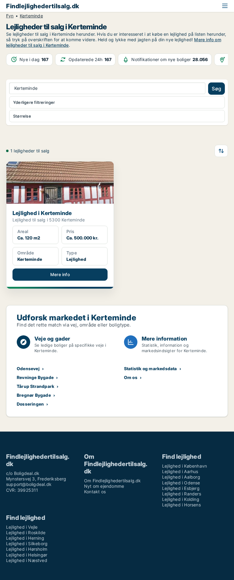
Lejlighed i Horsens (181, 504)
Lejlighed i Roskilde (25, 532)
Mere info (60, 274)
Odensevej (28, 368)
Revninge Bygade (35, 377)
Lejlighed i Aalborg (181, 477)
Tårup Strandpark (35, 386)
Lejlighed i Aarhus (180, 471)
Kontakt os (95, 491)
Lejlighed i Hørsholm (26, 549)
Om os (130, 377)
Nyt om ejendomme (104, 486)
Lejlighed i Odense (181, 482)
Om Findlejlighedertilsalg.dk (112, 480)
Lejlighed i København (184, 466)
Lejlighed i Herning (25, 538)
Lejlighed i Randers (181, 493)
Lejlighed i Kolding (180, 499)
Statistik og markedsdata (150, 368)
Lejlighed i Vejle (21, 527)
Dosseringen (30, 404)
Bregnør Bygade (34, 395)
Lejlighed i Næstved (26, 560)
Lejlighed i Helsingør (26, 554)
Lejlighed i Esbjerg (181, 488)
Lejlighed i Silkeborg (27, 543)
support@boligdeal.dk (28, 484)
